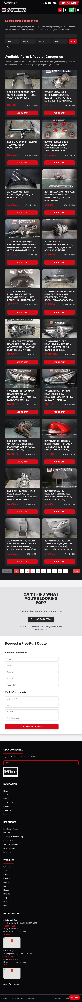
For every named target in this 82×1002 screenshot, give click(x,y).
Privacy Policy (58, 998)
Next (76, 571)
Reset (9, 47)
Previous (7, 571)
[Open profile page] (65, 10)
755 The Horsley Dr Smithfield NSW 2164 (20, 923)
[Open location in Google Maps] (11, 942)
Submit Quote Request (31, 726)
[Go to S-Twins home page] (14, 10)
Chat (76, 997)
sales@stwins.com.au (10, 929)
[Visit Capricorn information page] (10, 3)
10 (66, 571)
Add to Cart (22, 113)
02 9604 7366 (51, 3)
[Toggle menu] (77, 10)
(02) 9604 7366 (43, 619)
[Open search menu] (60, 10)
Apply (73, 41)
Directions (9, 934)
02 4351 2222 (9, 957)
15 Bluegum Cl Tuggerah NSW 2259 (17, 954)
